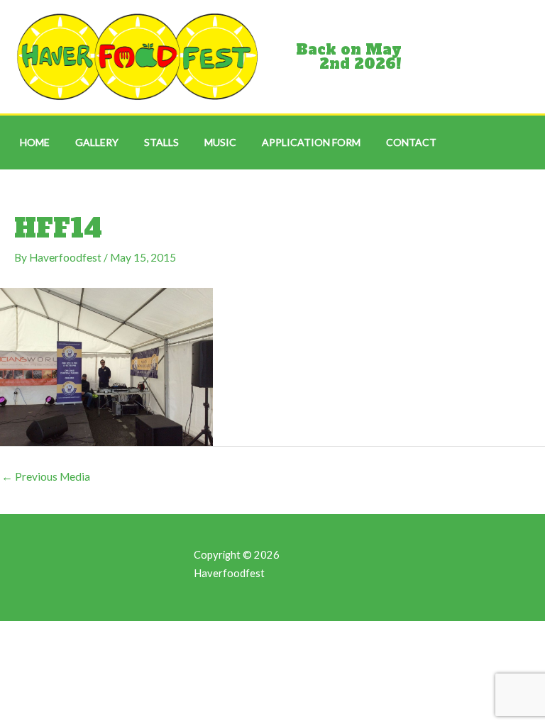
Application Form (311, 142)
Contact (411, 142)
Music (220, 142)
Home (35, 142)
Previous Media (45, 476)
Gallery (97, 142)
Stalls (161, 142)
